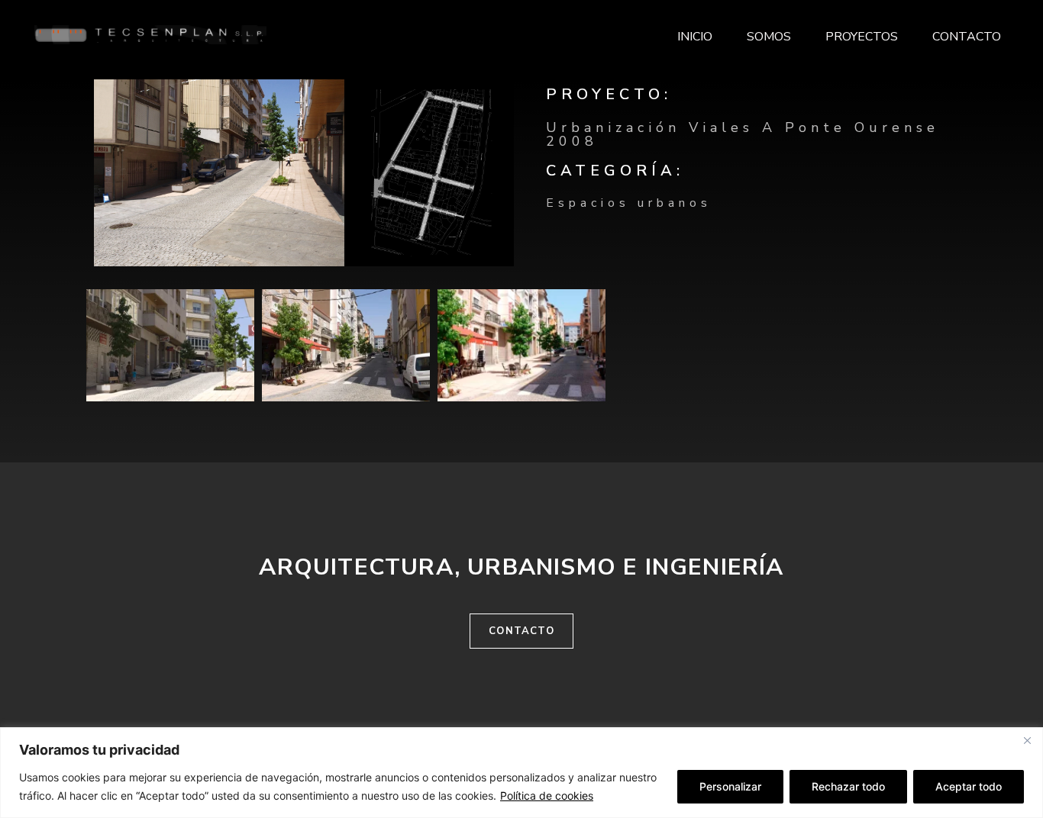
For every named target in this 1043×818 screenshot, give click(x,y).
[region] (521, 772)
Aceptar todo (968, 786)
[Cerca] (1027, 740)
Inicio (694, 36)
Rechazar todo (848, 786)
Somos (769, 36)
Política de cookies (546, 795)
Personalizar (730, 786)
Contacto (966, 36)
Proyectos (861, 36)
